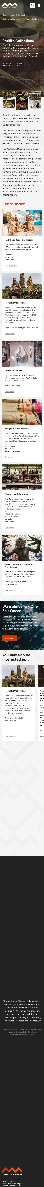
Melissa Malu (7, 65)
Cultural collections (10, 19)
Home (4, 15)
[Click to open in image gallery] (9, 95)
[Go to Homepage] (22, 1171)
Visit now (9, 638)
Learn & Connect (18, 15)
